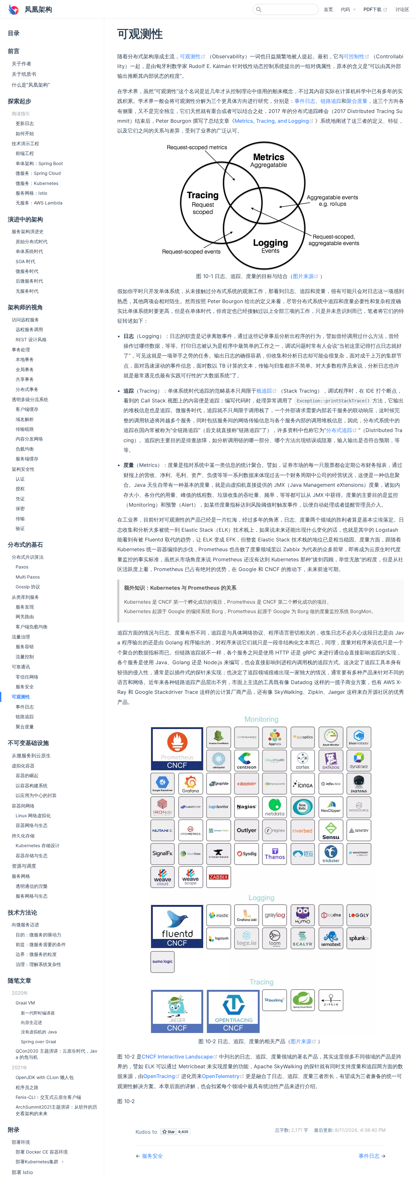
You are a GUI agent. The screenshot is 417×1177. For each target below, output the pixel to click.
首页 (328, 9)
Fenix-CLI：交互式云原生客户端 (48, 1097)
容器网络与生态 (32, 825)
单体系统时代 (29, 251)
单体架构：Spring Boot (39, 163)
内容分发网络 (29, 438)
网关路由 (25, 616)
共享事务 (25, 379)
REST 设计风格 (31, 339)
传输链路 (25, 429)
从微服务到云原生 (31, 755)
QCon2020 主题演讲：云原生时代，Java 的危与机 (56, 1054)
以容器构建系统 (32, 785)
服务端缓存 (27, 458)
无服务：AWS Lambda (39, 202)
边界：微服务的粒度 (36, 954)
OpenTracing (162, 1076)
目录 (14, 33)
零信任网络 (27, 677)
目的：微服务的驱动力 (38, 934)
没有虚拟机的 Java (39, 1031)
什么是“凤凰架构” (31, 85)
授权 (20, 488)
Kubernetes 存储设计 (38, 845)
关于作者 (21, 64)
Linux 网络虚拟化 (33, 815)
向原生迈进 (31, 1022)
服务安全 (25, 686)
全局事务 (25, 369)
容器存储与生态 (32, 855)
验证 (20, 528)
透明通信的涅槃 (32, 886)
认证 (20, 479)
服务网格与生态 (32, 896)
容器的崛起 (27, 775)
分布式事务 (27, 389)
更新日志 (25, 123)
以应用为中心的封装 (36, 795)
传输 (20, 518)
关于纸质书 (24, 74)
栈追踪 (267, 390)
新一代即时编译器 (38, 1013)
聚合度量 (25, 726)
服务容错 (25, 646)
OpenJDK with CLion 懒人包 (45, 1077)
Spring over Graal (38, 1041)
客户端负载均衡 (32, 626)
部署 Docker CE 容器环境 (42, 1152)
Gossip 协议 (28, 586)
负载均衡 (25, 449)
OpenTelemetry (224, 1076)
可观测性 (193, 56)
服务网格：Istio (31, 193)
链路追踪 (25, 716)
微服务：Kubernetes (37, 183)
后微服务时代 (29, 281)
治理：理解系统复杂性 (38, 964)
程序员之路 (27, 1087)
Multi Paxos (28, 577)
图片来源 (306, 276)
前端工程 (25, 153)
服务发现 (25, 607)
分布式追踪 (342, 430)
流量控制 (25, 656)
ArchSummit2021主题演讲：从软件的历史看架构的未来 (56, 1110)
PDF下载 (376, 9)
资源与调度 (24, 866)
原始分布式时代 (32, 241)
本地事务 (25, 359)
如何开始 (25, 133)
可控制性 (357, 56)
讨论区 (402, 9)
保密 (20, 508)
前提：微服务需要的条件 (41, 944)
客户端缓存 (27, 409)
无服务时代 (27, 291)
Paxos (22, 566)
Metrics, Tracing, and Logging (275, 121)
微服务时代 (27, 271)
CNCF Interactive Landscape (180, 1056)
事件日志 (25, 706)
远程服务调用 (29, 329)
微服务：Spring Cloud (38, 173)
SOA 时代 (25, 261)
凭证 (20, 498)
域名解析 (25, 419)
